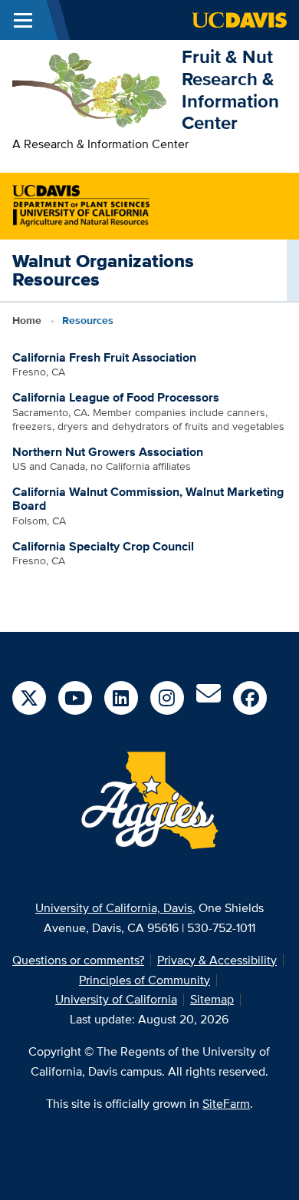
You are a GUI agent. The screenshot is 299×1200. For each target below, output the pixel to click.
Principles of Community (144, 980)
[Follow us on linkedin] (121, 698)
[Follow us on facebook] (250, 698)
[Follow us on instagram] (167, 698)
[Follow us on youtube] (75, 698)
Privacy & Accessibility (217, 960)
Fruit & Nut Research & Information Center (230, 89)
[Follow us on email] (208, 698)
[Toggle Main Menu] (23, 20)
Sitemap (212, 999)
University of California (116, 999)
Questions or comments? (78, 960)
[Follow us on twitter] (29, 698)
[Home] (90, 89)
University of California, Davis (113, 908)
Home (26, 320)
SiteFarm (226, 1103)
